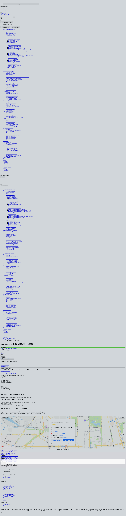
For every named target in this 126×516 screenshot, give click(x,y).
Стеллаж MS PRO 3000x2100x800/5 (8, 459)
